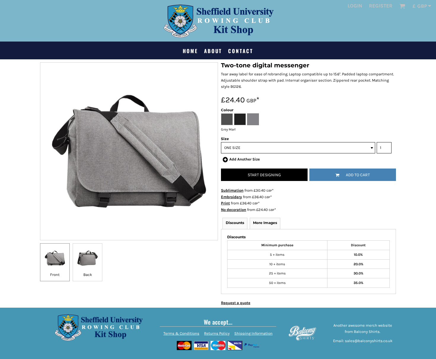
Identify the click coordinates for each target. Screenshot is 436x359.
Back (87, 274)
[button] (402, 6)
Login (355, 6)
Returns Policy (217, 333)
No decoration (233, 209)
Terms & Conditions (181, 333)
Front (55, 274)
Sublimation (232, 190)
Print (225, 203)
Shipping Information (253, 333)
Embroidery (231, 197)
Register (380, 6)
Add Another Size (244, 159)
